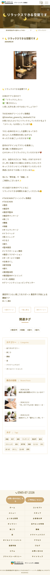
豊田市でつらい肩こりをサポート (16, 294)
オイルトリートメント (14, 369)
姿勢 (28, 449)
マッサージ (25, 439)
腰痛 (9, 301)
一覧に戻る (25, 310)
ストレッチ (9, 444)
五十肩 (22, 449)
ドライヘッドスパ (12, 365)
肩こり (4, 301)
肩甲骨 (23, 444)
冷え (41, 444)
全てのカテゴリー (12, 348)
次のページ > (41, 310)
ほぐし (15, 449)
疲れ (16, 444)
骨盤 (7, 439)
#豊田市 (13, 329)
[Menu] (46, 2)
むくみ (35, 444)
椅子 (12, 439)
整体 (40, 439)
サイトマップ (37, 556)
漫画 (18, 439)
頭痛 (29, 444)
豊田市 (34, 439)
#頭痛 (22, 329)
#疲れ (29, 329)
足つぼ (8, 449)
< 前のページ (9, 310)
